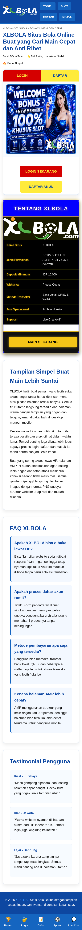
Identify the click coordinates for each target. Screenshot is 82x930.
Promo (8, 922)
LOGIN (22, 76)
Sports (57, 922)
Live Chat (73, 922)
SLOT (64, 6)
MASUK (67, 16)
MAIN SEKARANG (43, 342)
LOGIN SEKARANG (41, 171)
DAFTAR (48, 16)
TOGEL (47, 6)
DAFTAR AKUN (41, 187)
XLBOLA (21, 900)
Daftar (41, 922)
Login (24, 922)
